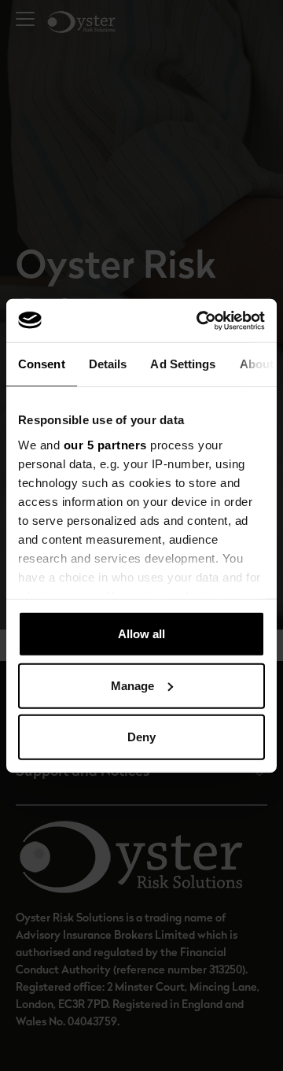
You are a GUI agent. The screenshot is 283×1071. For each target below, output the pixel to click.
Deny (141, 737)
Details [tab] (108, 364)
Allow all (141, 634)
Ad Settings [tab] (182, 364)
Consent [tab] (41, 364)
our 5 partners (105, 444)
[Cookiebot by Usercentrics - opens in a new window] (199, 320)
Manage (132, 685)
